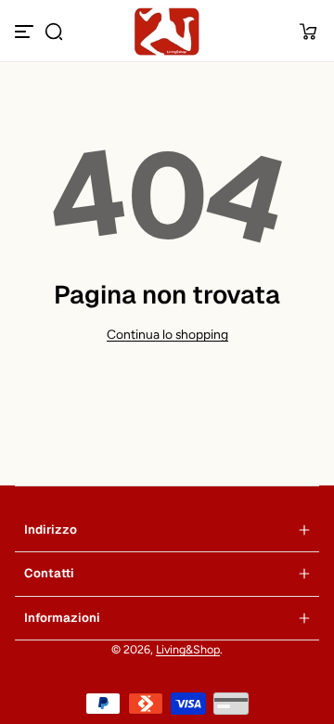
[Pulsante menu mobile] (26, 31)
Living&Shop (188, 649)
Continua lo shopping (167, 334)
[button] (54, 32)
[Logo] (166, 32)
